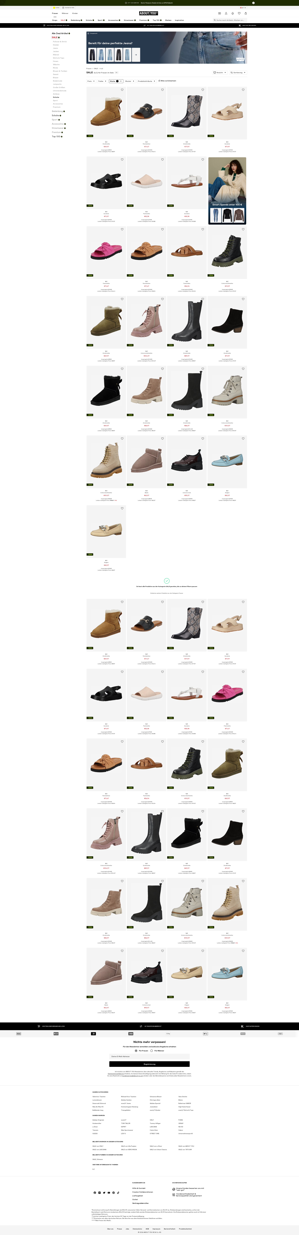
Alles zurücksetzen (168, 81)
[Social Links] (94, 1192)
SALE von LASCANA (99, 1149)
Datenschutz (137, 1229)
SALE (96, 68)
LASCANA (153, 1127)
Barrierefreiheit (169, 1229)
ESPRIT (123, 1127)
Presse (119, 1229)
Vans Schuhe (182, 1096)
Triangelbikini (125, 1110)
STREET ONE (154, 1133)
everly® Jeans (126, 1103)
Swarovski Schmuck (99, 1103)
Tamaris (95, 1130)
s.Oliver (95, 1127)
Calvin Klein (154, 1130)
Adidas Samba (126, 1100)
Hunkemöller (97, 1123)
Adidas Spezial (155, 1103)
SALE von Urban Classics (158, 1149)
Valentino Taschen (99, 1096)
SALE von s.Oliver (156, 1146)
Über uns (110, 1229)
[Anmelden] (226, 13)
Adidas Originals (98, 1120)
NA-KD (180, 1127)
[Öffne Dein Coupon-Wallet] (219, 13)
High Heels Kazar (184, 1107)
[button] (220, 72)
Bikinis (180, 1100)
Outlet (57, 7)
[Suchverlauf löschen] (245, 20)
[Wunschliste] (239, 13)
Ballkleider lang (98, 1110)
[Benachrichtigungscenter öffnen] (232, 13)
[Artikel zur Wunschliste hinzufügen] (122, 89)
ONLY (152, 1120)
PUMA (180, 1120)
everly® (123, 1120)
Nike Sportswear (127, 1130)
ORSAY (180, 1123)
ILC (101, 68)
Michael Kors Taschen (128, 1096)
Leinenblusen (97, 1100)
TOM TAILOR (125, 1123)
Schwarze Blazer (156, 1096)
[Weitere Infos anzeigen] (92, 33)
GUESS (95, 1133)
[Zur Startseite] (105, 1184)
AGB (147, 1229)
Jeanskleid (153, 1107)
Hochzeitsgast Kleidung (129, 1107)
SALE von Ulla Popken (128, 1146)
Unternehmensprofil (185, 1133)
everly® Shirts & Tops (185, 1110)
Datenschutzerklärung (116, 1074)
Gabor (180, 1130)
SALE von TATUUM (185, 1149)
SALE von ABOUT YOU (186, 1146)
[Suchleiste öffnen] (214, 20)
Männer (65, 13)
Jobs (127, 1229)
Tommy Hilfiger (155, 1123)
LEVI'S (123, 1133)
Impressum (156, 1229)
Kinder (75, 13)
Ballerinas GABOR (184, 1103)
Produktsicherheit (185, 1229)
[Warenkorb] (245, 13)
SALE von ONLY (98, 1146)
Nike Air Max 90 (98, 1107)
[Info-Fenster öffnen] (253, 3)
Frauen (55, 13)
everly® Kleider (155, 1110)
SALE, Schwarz (98, 1159)
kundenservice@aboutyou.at (132, 1076)
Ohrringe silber (155, 1100)
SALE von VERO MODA (129, 1149)
